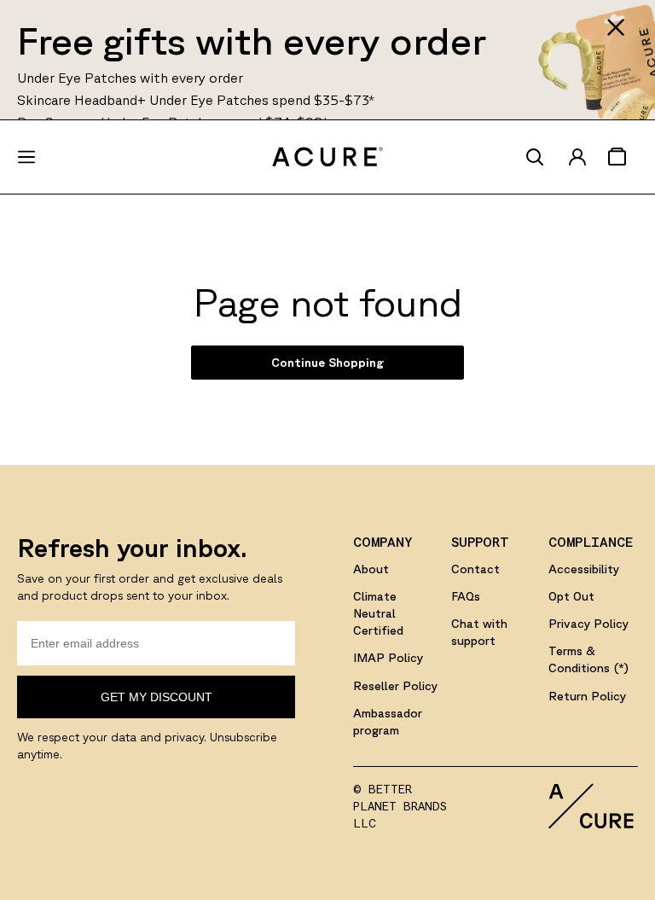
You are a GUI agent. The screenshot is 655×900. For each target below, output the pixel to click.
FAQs (465, 596)
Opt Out (571, 596)
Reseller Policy (395, 686)
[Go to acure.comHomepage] (327, 157)
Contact (475, 569)
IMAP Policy (388, 658)
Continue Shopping (327, 362)
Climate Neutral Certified (378, 613)
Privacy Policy (588, 623)
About (371, 569)
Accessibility (583, 569)
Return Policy (587, 696)
